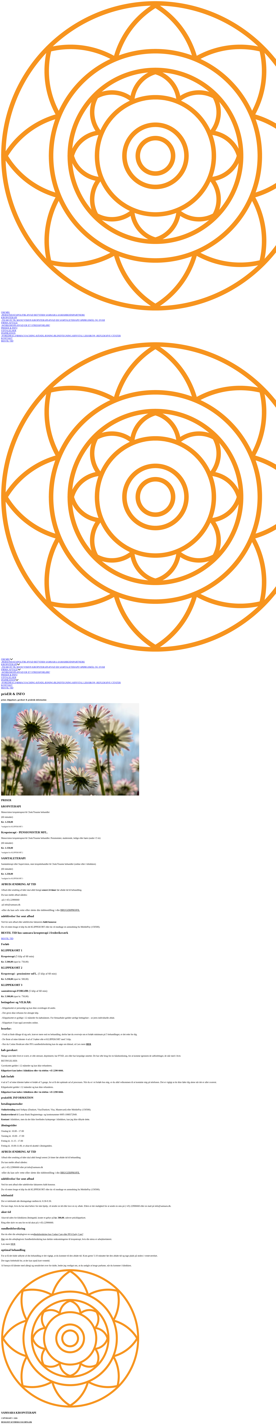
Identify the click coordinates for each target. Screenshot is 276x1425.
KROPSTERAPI (9, 317)
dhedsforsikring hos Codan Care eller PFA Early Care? (58, 1234)
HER (13, 1244)
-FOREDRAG (8, 335)
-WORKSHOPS (8, 325)
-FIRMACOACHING (25, 335)
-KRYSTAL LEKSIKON (84, 335)
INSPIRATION (8, 333)
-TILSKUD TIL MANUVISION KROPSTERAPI (24, 320)
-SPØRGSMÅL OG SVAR (92, 320)
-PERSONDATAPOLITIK (13, 315)
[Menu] (4, 655)
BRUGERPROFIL (70, 910)
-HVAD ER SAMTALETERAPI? (64, 320)
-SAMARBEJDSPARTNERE (71, 315)
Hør (3, 1239)
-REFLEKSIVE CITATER (108, 335)
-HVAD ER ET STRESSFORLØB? (33, 325)
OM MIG (5, 312)
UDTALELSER (8, 330)
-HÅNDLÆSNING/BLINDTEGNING (53, 335)
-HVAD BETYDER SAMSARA (41, 315)
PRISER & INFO (9, 328)
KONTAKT (7, 338)
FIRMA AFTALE (9, 323)
